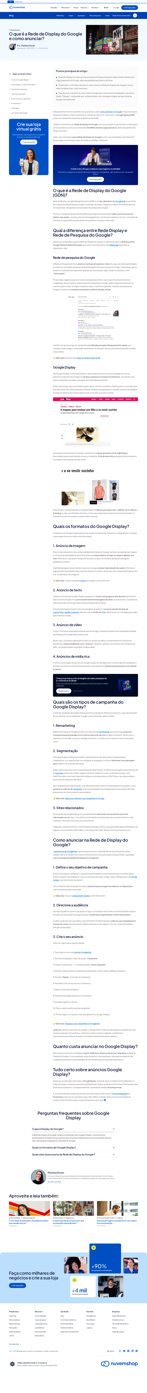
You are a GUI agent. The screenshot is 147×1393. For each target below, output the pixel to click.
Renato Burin (59, 1218)
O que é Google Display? (20, 80)
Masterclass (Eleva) (67, 1324)
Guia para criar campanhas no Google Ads (82, 1023)
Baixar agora (64, 691)
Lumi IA (11, 1335)
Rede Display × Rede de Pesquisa (23, 85)
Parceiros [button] (94, 7)
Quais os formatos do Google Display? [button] (54, 1147)
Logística (120, 1218)
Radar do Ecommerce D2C (121, 15)
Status (114, 1328)
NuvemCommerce (67, 1328)
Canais (70, 15)
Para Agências (91, 1316)
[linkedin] (132, 1351)
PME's (10, 1)
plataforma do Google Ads (65, 851)
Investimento (16, 103)
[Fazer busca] (135, 15)
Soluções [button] (53, 7)
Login (117, 7)
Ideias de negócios (29, 1218)
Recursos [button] (84, 7)
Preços (76, 7)
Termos (30, 1351)
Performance (15, 30)
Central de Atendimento (120, 1324)
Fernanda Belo (15, 1218)
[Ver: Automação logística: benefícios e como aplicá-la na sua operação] (117, 1208)
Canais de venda (40, 1320)
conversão (77, 789)
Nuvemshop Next (15, 1332)
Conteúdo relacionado (19, 113)
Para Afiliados (90, 1320)
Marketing (60, 15)
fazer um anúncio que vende (88, 358)
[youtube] (124, 1351)
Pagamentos (70, 1218)
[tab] (73, 1129)
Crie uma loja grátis (120, 1093)
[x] (128, 1351)
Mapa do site (54, 1351)
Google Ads (120, 201)
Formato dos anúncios (19, 89)
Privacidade (38, 1351)
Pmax (83, 580)
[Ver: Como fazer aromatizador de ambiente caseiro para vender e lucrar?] (29, 1208)
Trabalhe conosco (118, 1320)
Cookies (46, 1351)
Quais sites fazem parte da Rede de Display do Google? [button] (63, 1154)
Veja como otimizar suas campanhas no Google (84, 798)
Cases (107, 15)
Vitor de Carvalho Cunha (106, 1218)
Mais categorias (95, 15)
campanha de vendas (80, 896)
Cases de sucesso (118, 1332)
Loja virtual (12, 1316)
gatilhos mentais (72, 612)
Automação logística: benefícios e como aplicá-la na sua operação (117, 1221)
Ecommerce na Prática (68, 1320)
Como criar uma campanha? (21, 99)
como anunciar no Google (111, 112)
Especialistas (39, 1335)
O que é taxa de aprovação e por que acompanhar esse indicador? (68, 1221)
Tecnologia (90, 1324)
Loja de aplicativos (41, 1324)
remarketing (104, 732)
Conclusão (15, 108)
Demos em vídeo (40, 1332)
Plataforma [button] (65, 7)
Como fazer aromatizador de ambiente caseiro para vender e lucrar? (28, 1221)
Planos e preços (14, 1320)
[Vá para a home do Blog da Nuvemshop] (17, 9)
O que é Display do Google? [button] (48, 1128)
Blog (11, 15)
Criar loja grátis (130, 8)
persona (59, 773)
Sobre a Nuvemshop (119, 1316)
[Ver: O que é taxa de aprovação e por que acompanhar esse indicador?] (73, 1208)
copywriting (58, 612)
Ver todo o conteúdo (54, 1181)
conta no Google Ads (82, 952)
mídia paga (113, 245)
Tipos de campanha (18, 94)
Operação (81, 15)
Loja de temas (39, 1328)
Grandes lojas (18, 1)
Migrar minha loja (14, 1324)
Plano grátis (13, 1328)
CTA (103, 612)
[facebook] (137, 1351)
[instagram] (120, 1351)
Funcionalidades (40, 1316)
